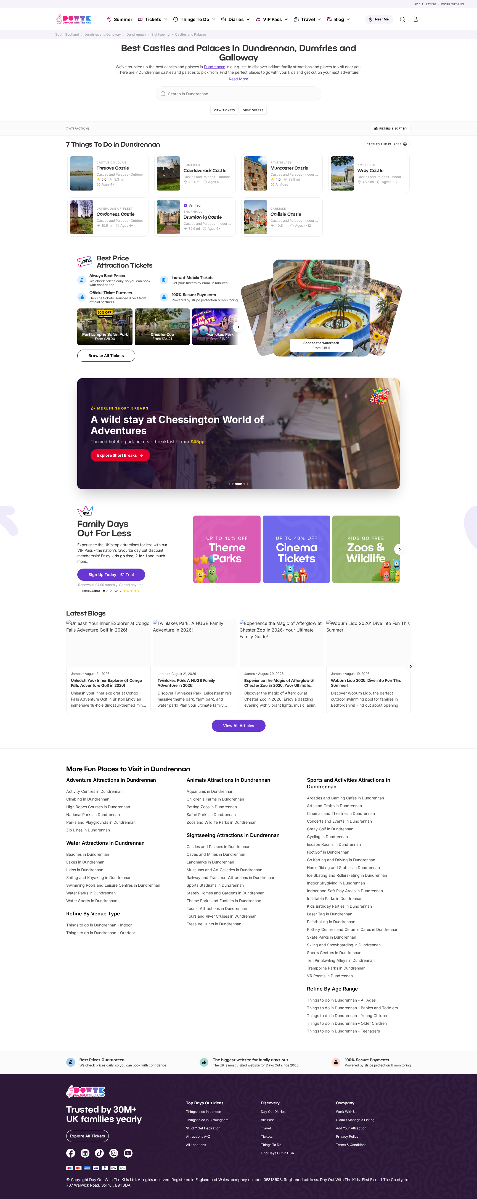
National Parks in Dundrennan (93, 814)
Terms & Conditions (351, 1145)
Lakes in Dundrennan (85, 862)
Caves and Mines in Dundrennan (216, 854)
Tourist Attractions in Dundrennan (217, 908)
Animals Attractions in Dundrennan (228, 780)
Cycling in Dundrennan (327, 836)
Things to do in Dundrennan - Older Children (347, 1023)
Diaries (236, 19)
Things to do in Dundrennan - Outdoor (100, 932)
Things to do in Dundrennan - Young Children (347, 1015)
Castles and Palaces (190, 34)
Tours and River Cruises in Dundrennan (221, 916)
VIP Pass (272, 19)
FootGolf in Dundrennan (328, 852)
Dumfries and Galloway (102, 34)
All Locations (196, 1145)
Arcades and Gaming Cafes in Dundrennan (345, 798)
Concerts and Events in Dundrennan (339, 821)
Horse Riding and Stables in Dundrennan (343, 867)
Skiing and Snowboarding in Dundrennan (344, 944)
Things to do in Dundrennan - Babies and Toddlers (352, 1007)
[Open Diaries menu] (249, 19)
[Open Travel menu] (320, 19)
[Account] (416, 19)
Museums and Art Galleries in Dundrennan (224, 869)
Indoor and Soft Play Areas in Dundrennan (345, 890)
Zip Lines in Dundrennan (88, 830)
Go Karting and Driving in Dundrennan (341, 859)
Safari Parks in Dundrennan (211, 814)
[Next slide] (399, 549)
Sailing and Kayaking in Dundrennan (98, 877)
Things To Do (195, 19)
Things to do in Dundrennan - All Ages (341, 1000)
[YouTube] (128, 1154)
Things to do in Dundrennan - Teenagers (343, 1031)
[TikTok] (99, 1154)
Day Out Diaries (273, 1112)
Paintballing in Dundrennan (331, 921)
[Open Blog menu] (349, 19)
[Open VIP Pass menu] (287, 19)
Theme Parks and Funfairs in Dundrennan (224, 900)
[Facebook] (70, 1154)
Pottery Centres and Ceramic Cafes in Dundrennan (352, 929)
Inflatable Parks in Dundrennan (334, 898)
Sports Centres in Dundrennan (334, 952)
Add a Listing (425, 4)
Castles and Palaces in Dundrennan (218, 846)
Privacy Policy (347, 1136)
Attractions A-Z (198, 1136)
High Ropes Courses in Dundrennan (98, 806)
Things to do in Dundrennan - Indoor (99, 925)
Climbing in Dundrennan (87, 799)
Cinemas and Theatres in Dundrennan (341, 813)
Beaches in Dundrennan (87, 854)
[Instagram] (113, 1154)
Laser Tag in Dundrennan (329, 914)
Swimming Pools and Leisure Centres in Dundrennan (113, 885)
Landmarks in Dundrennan (210, 862)
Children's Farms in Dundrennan (215, 799)
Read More (238, 78)
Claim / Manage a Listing (355, 1120)
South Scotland (67, 34)
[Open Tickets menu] (166, 19)
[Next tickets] (238, 326)
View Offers (253, 110)
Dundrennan (136, 34)
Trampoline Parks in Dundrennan (336, 968)
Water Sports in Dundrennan (91, 900)
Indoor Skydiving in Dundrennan (336, 883)
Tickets (153, 19)
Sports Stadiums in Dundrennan (215, 885)
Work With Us (452, 4)
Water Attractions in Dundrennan (105, 843)
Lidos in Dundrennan (84, 869)
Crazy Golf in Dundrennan (330, 828)
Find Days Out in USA (277, 1153)
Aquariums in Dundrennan (210, 791)
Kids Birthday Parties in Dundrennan (339, 906)
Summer (123, 19)
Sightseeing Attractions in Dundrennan (233, 835)
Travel (308, 19)
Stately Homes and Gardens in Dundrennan (225, 893)
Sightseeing (160, 34)
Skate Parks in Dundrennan (331, 937)
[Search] (402, 19)
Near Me (382, 19)
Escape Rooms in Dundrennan (334, 844)
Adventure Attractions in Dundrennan (111, 780)
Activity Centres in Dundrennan (94, 791)
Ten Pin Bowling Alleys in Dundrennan (341, 960)
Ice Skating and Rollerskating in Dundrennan (347, 875)
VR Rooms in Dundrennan (330, 975)
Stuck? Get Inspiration (203, 1128)
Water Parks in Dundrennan (91, 893)
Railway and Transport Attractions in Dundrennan (231, 877)
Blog (339, 19)
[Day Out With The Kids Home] (73, 19)
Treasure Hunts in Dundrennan (214, 923)
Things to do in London (203, 1112)
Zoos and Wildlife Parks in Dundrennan (221, 822)
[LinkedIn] (85, 1154)
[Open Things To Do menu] (214, 19)
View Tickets (224, 110)
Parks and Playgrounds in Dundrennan (101, 822)
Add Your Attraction (351, 1128)
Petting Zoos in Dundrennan (212, 806)
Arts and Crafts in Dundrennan (334, 805)
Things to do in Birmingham (207, 1120)
